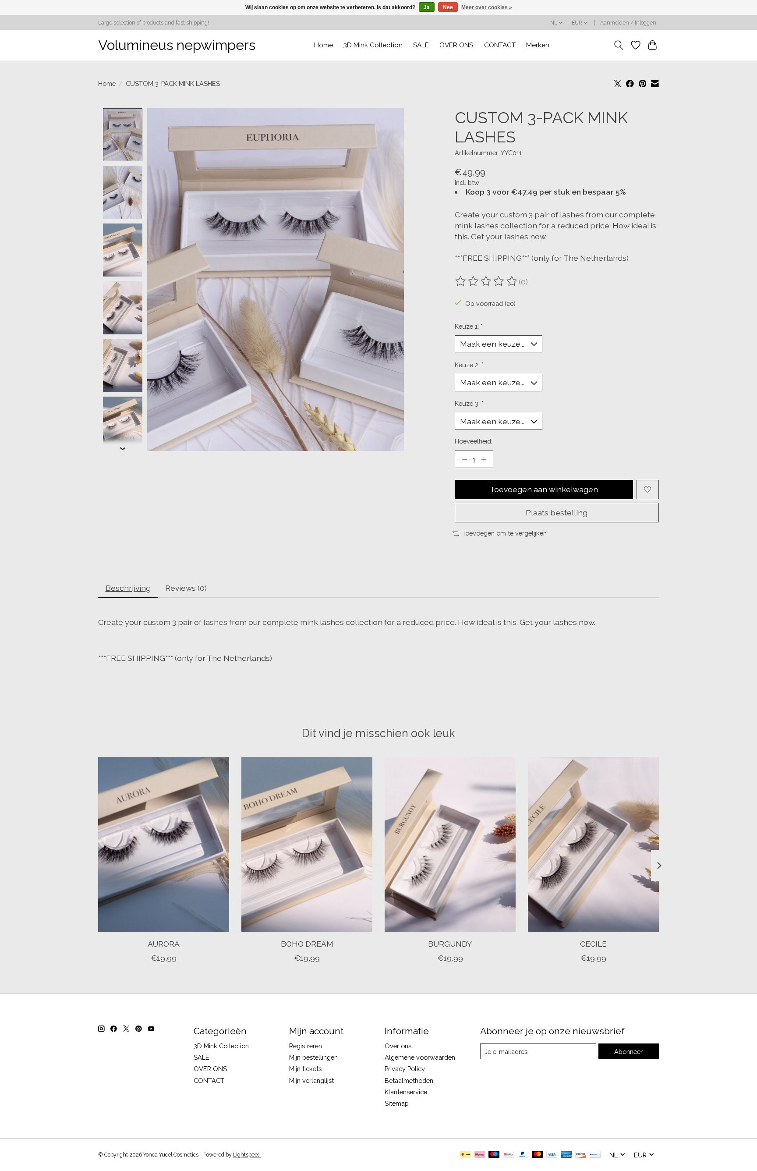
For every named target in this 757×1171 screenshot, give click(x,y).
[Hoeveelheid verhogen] (484, 459)
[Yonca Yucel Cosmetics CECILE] (593, 844)
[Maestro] (494, 1155)
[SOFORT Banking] (479, 1155)
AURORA (164, 943)
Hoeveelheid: (473, 441)
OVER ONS (456, 45)
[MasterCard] (537, 1155)
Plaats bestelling (556, 512)
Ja (427, 7)
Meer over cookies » (486, 7)
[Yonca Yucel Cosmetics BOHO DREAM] (306, 844)
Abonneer (628, 1051)
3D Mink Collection (373, 45)
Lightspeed (247, 1155)
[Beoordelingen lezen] (487, 281)
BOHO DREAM (307, 943)
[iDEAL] (465, 1155)
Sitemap (397, 1103)
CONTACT (500, 45)
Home (323, 45)
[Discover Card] (581, 1155)
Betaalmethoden (409, 1080)
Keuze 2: (469, 365)
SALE (421, 45)
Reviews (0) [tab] (186, 588)
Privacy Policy (405, 1068)
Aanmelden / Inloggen (628, 23)
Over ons (398, 1046)
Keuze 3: (469, 403)
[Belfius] (508, 1155)
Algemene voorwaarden (420, 1057)
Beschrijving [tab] (128, 588)
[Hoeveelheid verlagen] (464, 459)
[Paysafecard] (595, 1155)
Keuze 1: (469, 326)
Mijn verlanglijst (311, 1080)
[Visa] (552, 1155)
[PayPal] (522, 1155)
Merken (537, 45)
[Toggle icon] (618, 45)
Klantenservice (406, 1092)
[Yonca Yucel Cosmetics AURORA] (163, 844)
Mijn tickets (305, 1068)
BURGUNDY (450, 943)
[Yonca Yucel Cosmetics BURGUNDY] (450, 844)
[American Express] (566, 1155)
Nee (448, 7)
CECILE (593, 943)
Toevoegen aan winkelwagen (544, 489)
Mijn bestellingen (313, 1057)
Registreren (305, 1046)
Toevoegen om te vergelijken (504, 533)
